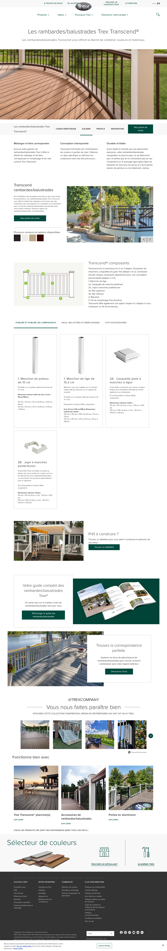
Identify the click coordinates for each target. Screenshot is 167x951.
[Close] (163, 945)
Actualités (42, 893)
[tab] (36, 323)
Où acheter (73, 3)
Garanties (17, 899)
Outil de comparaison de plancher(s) (71, 894)
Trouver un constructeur (111, 3)
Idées (61, 15)
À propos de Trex (45, 887)
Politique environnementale (92, 913)
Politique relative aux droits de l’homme (95, 900)
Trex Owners (18, 893)
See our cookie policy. (24, 946)
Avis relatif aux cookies (93, 896)
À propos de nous (53, 3)
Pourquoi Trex (83, 15)
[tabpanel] (83, 419)
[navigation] (83, 3)
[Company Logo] (83, 6)
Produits (42, 15)
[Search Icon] (158, 14)
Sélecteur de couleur (69, 887)
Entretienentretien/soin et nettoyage (23, 906)
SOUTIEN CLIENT (21, 882)
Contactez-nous (20, 887)
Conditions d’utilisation (93, 918)
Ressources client (20, 896)
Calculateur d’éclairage (70, 890)
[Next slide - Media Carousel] (150, 735)
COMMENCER (67, 882)
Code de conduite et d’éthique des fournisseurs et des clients (95, 907)
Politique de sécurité (92, 893)
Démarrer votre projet (114, 15)
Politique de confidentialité (95, 887)
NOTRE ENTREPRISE (47, 882)
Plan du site (89, 921)
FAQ (15, 890)
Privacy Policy (18, 948)
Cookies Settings (104, 945)
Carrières (42, 890)
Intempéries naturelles (22, 902)
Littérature (131, 3)
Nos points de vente (140, 129)
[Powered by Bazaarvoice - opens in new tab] (137, 752)
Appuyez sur (43, 896)
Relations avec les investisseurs (45, 900)
